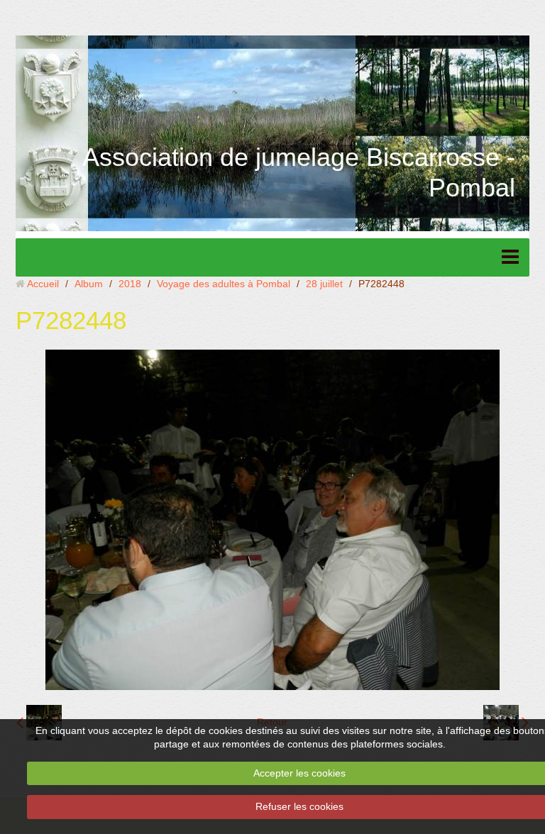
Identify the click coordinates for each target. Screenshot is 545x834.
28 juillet (324, 283)
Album (89, 283)
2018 (130, 283)
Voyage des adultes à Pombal (223, 283)
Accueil (43, 283)
